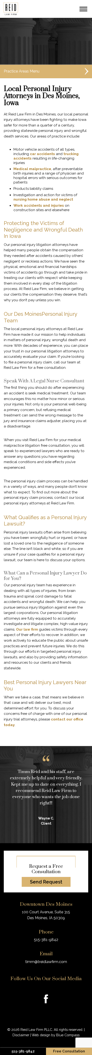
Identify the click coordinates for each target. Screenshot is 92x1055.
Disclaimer (21, 1035)
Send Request (46, 882)
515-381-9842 (46, 939)
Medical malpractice (32, 169)
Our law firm (27, 629)
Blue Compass (67, 1035)
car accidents (42, 154)
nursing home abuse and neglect (43, 199)
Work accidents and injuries (38, 205)
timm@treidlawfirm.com (46, 962)
